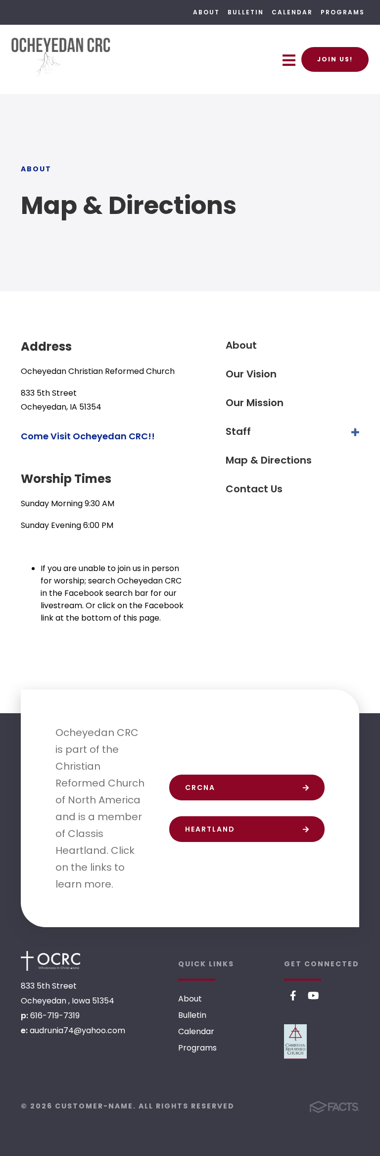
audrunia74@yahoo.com (77, 1030)
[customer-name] (50, 961)
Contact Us (254, 488)
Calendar (292, 12)
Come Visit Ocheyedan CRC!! (88, 436)
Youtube (313, 995)
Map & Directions (269, 460)
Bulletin (246, 12)
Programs (343, 12)
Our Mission (255, 402)
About (206, 12)
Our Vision (251, 374)
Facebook (293, 995)
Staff (238, 431)
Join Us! (335, 59)
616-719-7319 (55, 1015)
